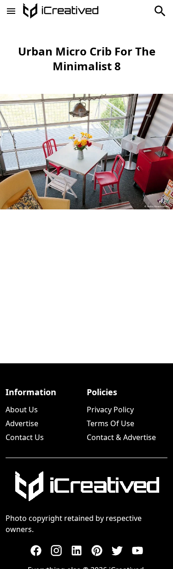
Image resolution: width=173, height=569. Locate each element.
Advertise (22, 423)
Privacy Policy (110, 409)
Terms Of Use (110, 423)
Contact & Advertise (121, 437)
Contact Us (25, 437)
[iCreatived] (86, 486)
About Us (22, 409)
